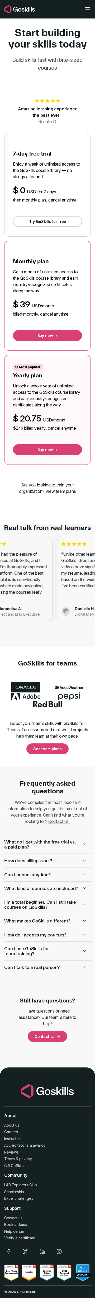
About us (11, 1125)
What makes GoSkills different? (37, 920)
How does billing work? (28, 860)
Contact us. (59, 821)
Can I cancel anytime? (27, 874)
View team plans (60, 491)
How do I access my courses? (35, 934)
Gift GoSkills (14, 1165)
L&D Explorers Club (20, 1185)
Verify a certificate (19, 1238)
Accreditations (16, 1145)
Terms (9, 1158)
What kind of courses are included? (41, 888)
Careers (11, 1132)
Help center (14, 1231)
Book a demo (15, 1224)
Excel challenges (18, 1198)
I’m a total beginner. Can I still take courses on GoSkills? (40, 904)
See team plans (47, 749)
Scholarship (14, 1191)
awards (39, 1145)
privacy (25, 1158)
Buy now (45, 335)
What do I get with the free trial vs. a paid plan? (40, 844)
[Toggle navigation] (87, 9)
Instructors (13, 1138)
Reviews (11, 1152)
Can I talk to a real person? (32, 967)
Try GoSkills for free (47, 221)
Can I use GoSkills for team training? (26, 951)
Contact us (45, 1036)
